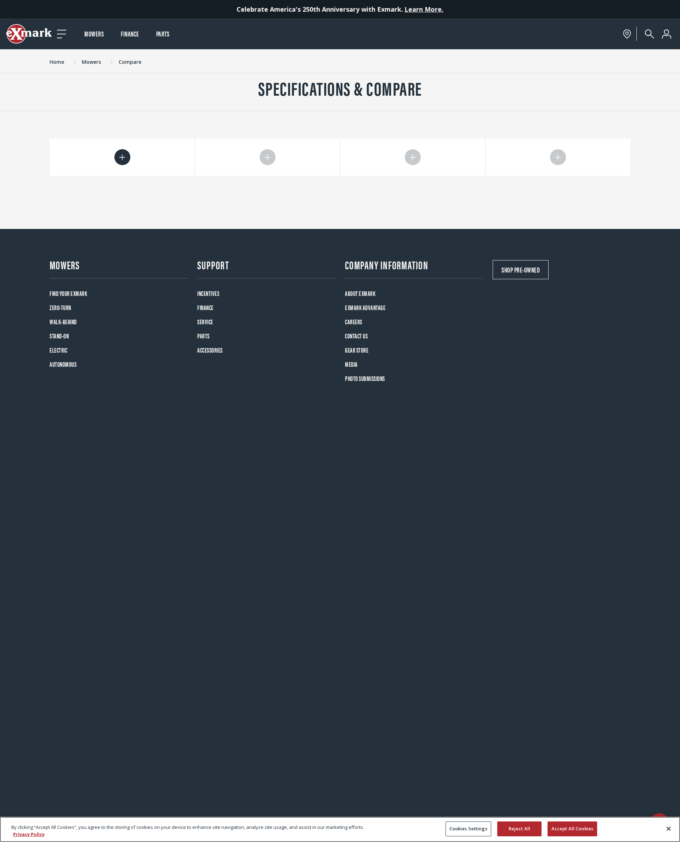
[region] (340, 829)
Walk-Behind (63, 321)
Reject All (519, 828)
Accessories (210, 350)
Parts (163, 33)
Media (351, 364)
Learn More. (423, 9)
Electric (58, 350)
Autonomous (63, 364)
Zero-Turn (60, 307)
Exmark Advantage (365, 307)
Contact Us (356, 335)
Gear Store (356, 350)
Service (205, 321)
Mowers (94, 33)
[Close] (668, 828)
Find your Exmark (68, 293)
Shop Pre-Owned (521, 269)
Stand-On (59, 335)
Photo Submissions (365, 378)
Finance (130, 33)
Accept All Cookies (572, 828)
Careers (353, 321)
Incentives (208, 293)
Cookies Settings (468, 828)
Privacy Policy (29, 834)
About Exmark (360, 293)
